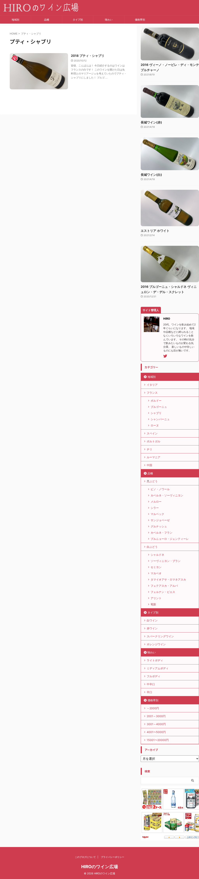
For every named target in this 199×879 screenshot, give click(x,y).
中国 (149, 465)
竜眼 (153, 604)
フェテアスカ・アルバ (164, 585)
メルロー (156, 501)
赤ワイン (152, 628)
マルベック (157, 514)
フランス (152, 392)
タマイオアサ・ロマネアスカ (168, 579)
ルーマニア (153, 457)
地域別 (15, 19)
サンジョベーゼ (160, 520)
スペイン (152, 433)
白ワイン (152, 620)
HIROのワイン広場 (99, 866)
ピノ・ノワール (160, 489)
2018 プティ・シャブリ (87, 56)
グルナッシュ (159, 526)
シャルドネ (157, 554)
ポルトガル (153, 441)
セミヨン (156, 567)
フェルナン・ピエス (163, 591)
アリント (156, 598)
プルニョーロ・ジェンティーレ (170, 538)
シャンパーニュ (160, 419)
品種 (46, 19)
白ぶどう (152, 546)
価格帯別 (140, 19)
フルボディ (153, 676)
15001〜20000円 (158, 740)
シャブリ (156, 413)
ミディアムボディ (157, 668)
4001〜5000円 (156, 732)
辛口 (149, 692)
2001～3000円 (156, 716)
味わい (109, 19)
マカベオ (156, 573)
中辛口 (151, 684)
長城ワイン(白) (151, 175)
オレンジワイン (156, 644)
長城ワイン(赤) (151, 122)
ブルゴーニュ (159, 406)
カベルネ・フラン (161, 532)
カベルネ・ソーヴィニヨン (167, 495)
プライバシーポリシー (112, 857)
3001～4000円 (156, 724)
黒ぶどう (152, 481)
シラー (155, 507)
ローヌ (155, 425)
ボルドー (156, 400)
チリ (149, 449)
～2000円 (153, 708)
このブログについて (85, 857)
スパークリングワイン (160, 636)
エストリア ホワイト (155, 231)
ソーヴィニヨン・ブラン (166, 560)
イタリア (152, 384)
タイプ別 (78, 19)
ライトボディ (155, 660)
